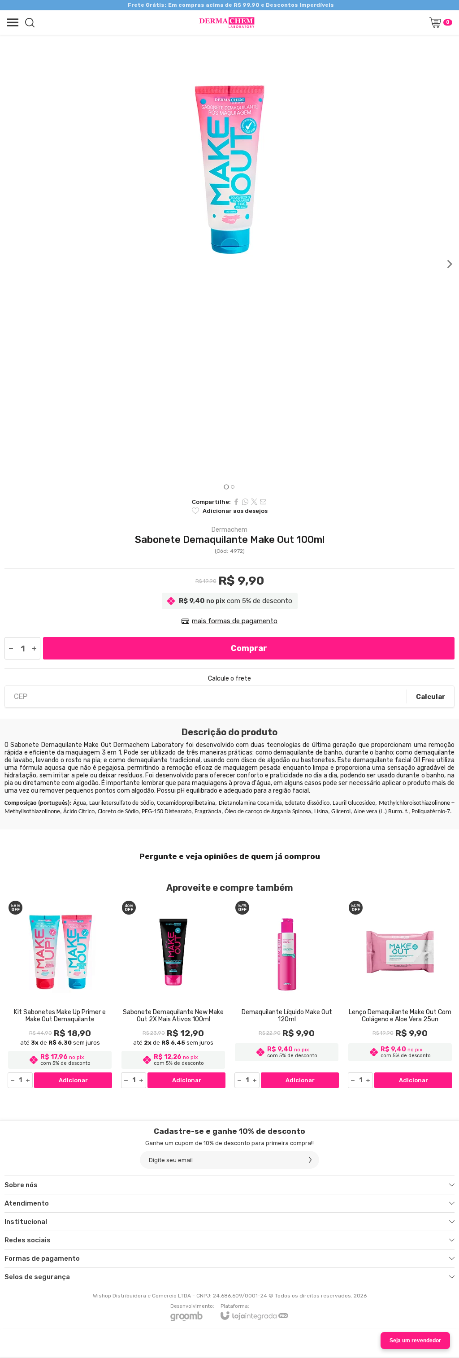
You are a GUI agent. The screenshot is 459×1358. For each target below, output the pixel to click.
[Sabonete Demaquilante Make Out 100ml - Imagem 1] (229, 169)
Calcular (430, 697)
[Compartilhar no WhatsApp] (245, 502)
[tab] (226, 486)
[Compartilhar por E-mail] (263, 502)
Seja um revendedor (415, 1340)
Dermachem (229, 530)
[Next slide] (449, 264)
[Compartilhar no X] (254, 502)
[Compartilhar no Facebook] (236, 502)
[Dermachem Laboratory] (227, 22)
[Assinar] (310, 1160)
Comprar (249, 648)
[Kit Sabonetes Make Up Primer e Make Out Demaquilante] (60, 994)
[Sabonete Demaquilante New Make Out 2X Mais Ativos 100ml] (173, 994)
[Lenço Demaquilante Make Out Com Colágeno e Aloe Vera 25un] (400, 994)
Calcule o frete (229, 679)
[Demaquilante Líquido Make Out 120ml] (287, 994)
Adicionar (73, 1080)
